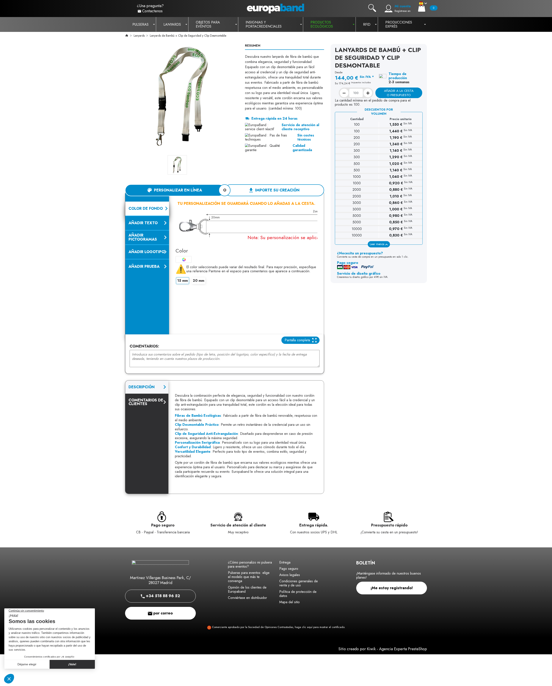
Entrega (284, 562)
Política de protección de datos (298, 593)
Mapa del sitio (289, 602)
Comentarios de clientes (146, 401)
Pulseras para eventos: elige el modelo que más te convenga (249, 576)
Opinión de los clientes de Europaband (247, 589)
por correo (162, 613)
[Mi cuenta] (388, 9)
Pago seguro (288, 568)
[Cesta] (421, 8)
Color (182, 251)
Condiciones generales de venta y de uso (298, 583)
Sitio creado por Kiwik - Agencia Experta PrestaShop (382, 649)
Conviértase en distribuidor (247, 597)
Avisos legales (289, 574)
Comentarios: (144, 346)
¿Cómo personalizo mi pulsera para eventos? (250, 564)
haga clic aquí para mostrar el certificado (319, 627)
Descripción (142, 387)
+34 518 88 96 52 (162, 596)
